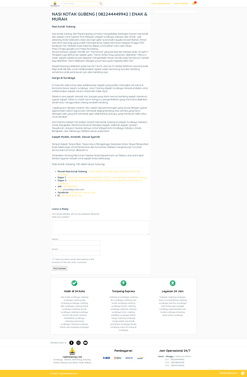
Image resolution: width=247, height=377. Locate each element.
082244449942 (69, 186)
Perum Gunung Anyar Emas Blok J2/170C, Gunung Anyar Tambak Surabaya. (107, 177)
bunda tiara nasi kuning (82, 192)
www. (60, 189)
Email (55, 249)
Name (55, 239)
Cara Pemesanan (161, 3)
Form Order (180, 3)
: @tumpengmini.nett (71, 195)
